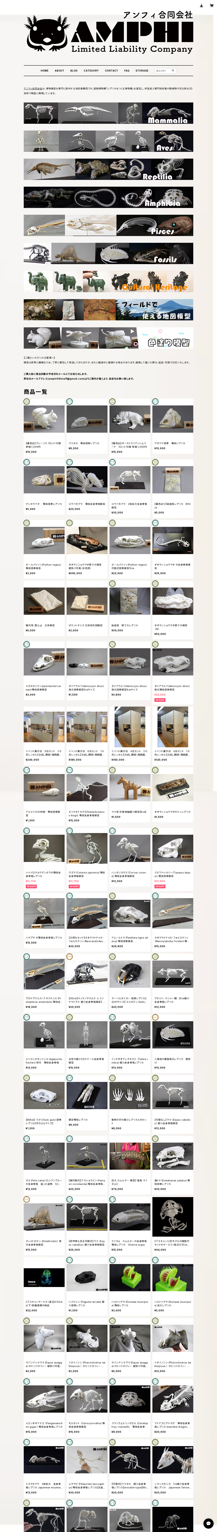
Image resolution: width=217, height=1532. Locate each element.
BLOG (74, 70)
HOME (45, 70)
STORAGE (142, 70)
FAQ (126, 70)
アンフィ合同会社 (33, 88)
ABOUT (59, 70)
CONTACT (111, 70)
